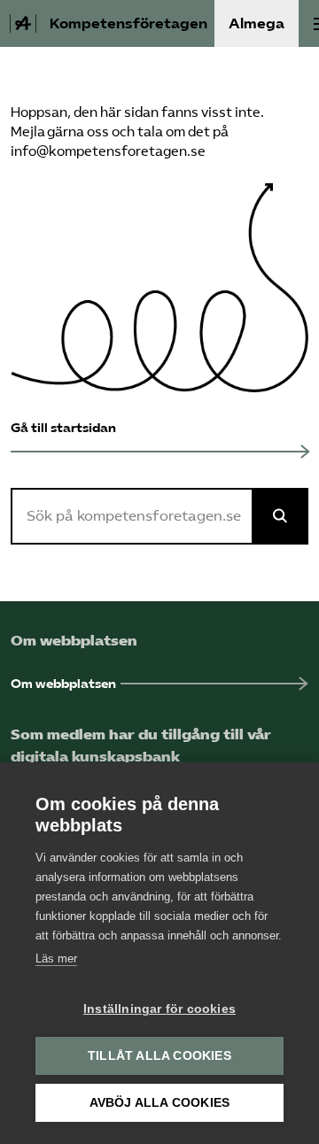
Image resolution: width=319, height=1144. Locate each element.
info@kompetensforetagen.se (108, 151)
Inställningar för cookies (159, 1009)
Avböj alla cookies (159, 1102)
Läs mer (56, 958)
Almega (256, 23)
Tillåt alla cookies (159, 1056)
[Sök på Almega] (280, 516)
